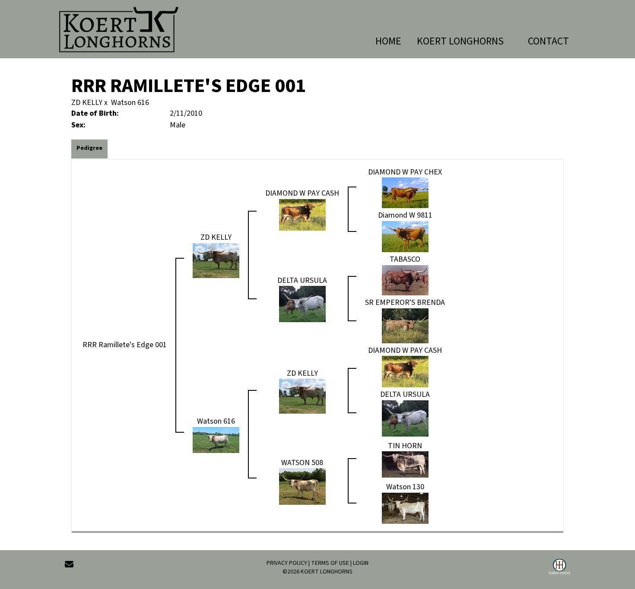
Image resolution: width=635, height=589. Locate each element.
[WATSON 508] (302, 486)
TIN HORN (405, 445)
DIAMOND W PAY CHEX (405, 172)
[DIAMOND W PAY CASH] (302, 214)
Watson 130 (405, 486)
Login (360, 563)
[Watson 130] (405, 507)
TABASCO (405, 259)
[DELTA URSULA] (302, 303)
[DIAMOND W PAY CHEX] (405, 192)
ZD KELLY (86, 102)
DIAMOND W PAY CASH (302, 193)
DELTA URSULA (302, 280)
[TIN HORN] (405, 464)
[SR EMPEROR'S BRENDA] (405, 325)
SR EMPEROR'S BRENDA (405, 302)
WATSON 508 (302, 462)
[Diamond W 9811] (405, 236)
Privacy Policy (287, 563)
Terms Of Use (330, 563)
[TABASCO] (405, 279)
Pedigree (89, 148)
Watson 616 (130, 102)
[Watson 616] (216, 439)
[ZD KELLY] (216, 259)
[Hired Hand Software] (559, 568)
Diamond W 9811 (405, 215)
